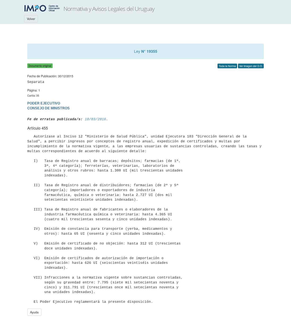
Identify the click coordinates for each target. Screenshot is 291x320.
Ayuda (34, 312)
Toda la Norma (227, 66)
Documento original (40, 65)
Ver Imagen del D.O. (250, 66)
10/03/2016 (95, 119)
